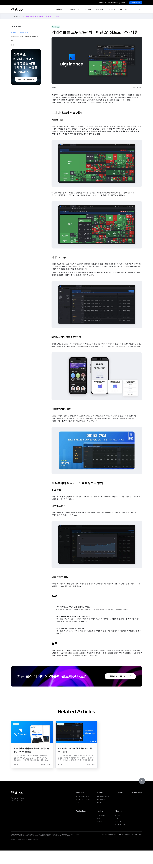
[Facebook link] (13, 799)
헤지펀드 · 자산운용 (82, 796)
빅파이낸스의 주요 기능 (19, 32)
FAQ (12, 40)
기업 (77, 802)
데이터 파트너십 (120, 824)
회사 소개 (118, 815)
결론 (12, 45)
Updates (99, 821)
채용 (116, 818)
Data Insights (101, 815)
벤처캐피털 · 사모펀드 (83, 799)
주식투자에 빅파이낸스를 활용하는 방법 (25, 36)
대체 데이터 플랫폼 (103, 796)
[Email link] (22, 799)
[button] (102, 2)
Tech (98, 818)
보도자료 (118, 821)
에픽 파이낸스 (101, 799)
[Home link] (17, 9)
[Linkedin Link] (17, 799)
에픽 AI (99, 802)
